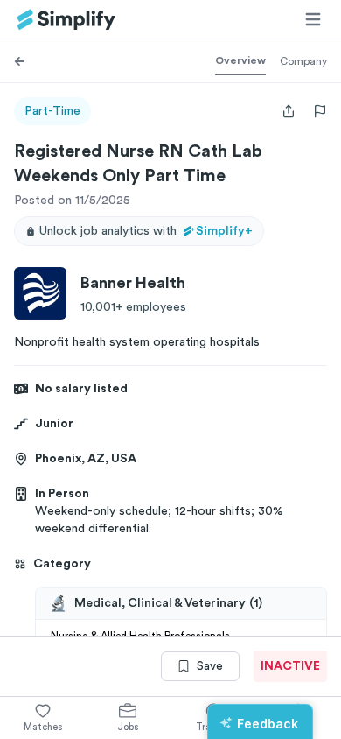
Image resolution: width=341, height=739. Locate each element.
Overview (240, 60)
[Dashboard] (66, 20)
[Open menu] (313, 19)
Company (303, 61)
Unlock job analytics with (146, 231)
